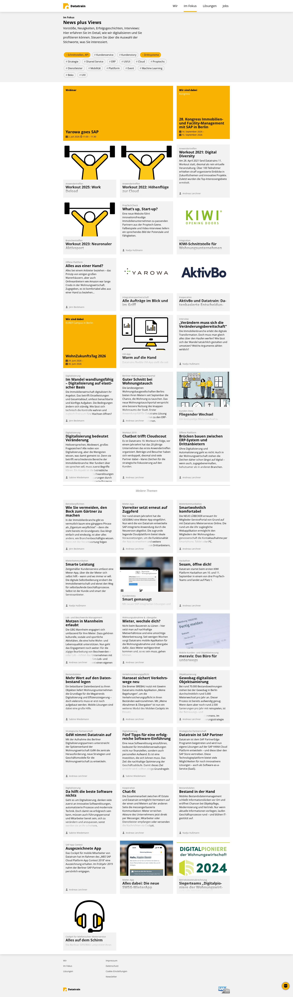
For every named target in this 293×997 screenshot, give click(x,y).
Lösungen (68, 971)
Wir (65, 960)
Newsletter (111, 976)
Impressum (111, 960)
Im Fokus (67, 965)
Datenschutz (112, 965)
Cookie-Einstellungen (116, 971)
